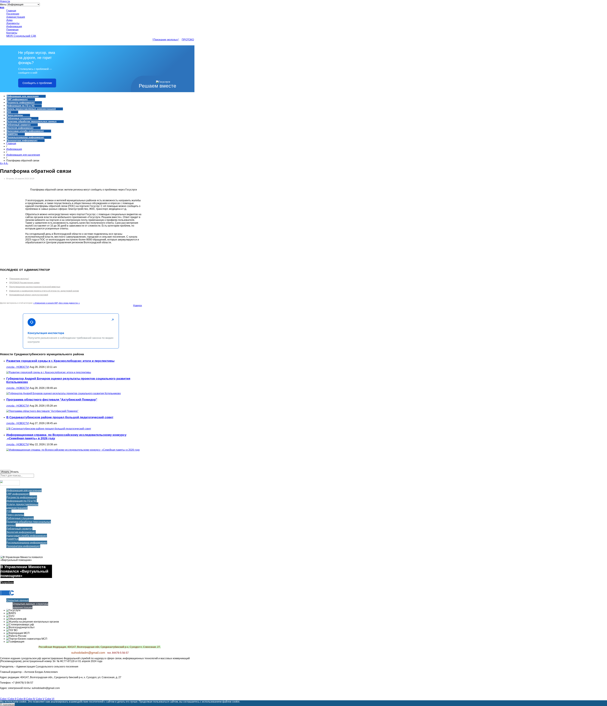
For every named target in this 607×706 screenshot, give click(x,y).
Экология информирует (20, 127)
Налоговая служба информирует (25, 131)
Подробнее (7, 582)
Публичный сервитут (19, 124)
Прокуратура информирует (22, 140)
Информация (14, 26)
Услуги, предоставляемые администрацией (31, 108)
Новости (5, 1)
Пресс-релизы (15, 115)
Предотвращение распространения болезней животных (34, 287)
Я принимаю (7, 704)
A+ (1, 163)
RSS (2, 7)
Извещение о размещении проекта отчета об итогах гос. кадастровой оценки (44, 291)
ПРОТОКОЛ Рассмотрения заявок (24, 283)
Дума (9, 20)
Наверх (137, 305)
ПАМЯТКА (12, 134)
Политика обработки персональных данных (32, 121)
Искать (5, 471)
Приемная (12, 29)
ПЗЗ (9, 112)
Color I (3, 698)
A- (7, 163)
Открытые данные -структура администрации (30, 605)
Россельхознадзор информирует (25, 137)
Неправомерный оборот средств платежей (28, 295)
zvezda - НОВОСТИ (17, 367)
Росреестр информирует (21, 102)
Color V (40, 698)
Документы (12, 23)
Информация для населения (23, 96)
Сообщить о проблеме (37, 83)
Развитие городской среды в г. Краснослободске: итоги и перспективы (60, 360)
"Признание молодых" (158, 39)
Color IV (30, 698)
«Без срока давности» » (69, 303)
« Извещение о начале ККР (45, 303)
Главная (11, 10)
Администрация (15, 17)
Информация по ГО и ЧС (21, 105)
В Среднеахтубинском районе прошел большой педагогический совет (59, 417)
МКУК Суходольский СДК (21, 36)
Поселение (12, 14)
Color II (12, 698)
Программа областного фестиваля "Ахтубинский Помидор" (51, 399)
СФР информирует (17, 99)
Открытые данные (17, 600)
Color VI (49, 698)
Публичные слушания (19, 118)
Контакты (11, 33)
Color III (21, 698)
